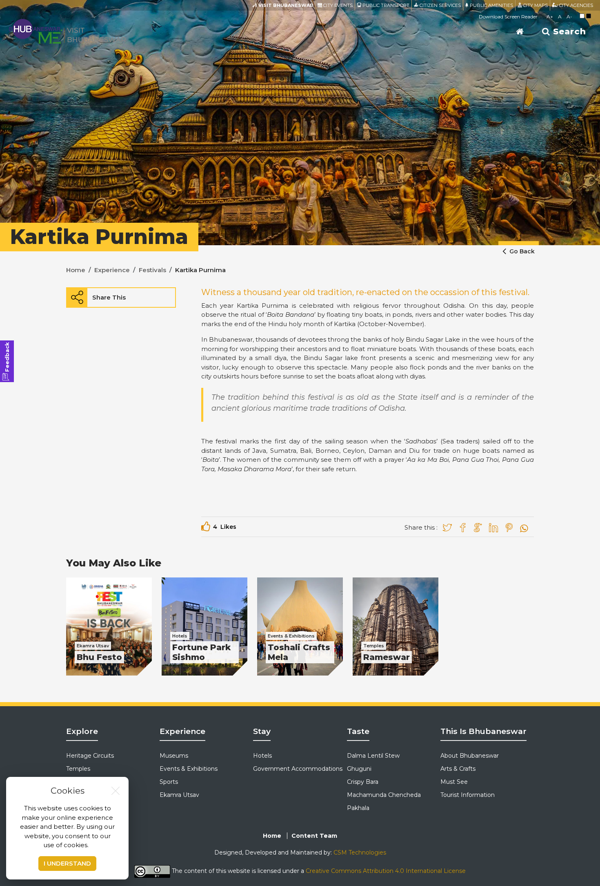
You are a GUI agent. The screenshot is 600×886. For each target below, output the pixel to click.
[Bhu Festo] (109, 626)
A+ (550, 16)
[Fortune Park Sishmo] (204, 626)
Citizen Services (439, 5)
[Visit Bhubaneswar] (67, 31)
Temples (78, 768)
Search (568, 31)
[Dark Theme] (588, 15)
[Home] (520, 31)
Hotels (262, 755)
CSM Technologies (359, 852)
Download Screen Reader (508, 16)
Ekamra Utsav (179, 795)
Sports (169, 781)
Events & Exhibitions (189, 768)
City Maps (535, 5)
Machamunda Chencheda (384, 795)
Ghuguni (359, 768)
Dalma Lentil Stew (373, 755)
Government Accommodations (297, 768)
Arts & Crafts (458, 768)
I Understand (67, 863)
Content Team (314, 835)
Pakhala (358, 808)
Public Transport (385, 5)
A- (569, 16)
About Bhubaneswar (469, 755)
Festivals (152, 270)
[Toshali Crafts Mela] (300, 626)
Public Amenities (491, 5)
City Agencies (575, 5)
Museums (174, 755)
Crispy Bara (362, 781)
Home (75, 270)
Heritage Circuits (90, 755)
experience (112, 270)
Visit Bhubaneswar (285, 5)
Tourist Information (467, 795)
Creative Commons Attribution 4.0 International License (386, 871)
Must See (454, 781)
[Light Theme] (582, 15)
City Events (337, 5)
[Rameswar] (395, 626)
